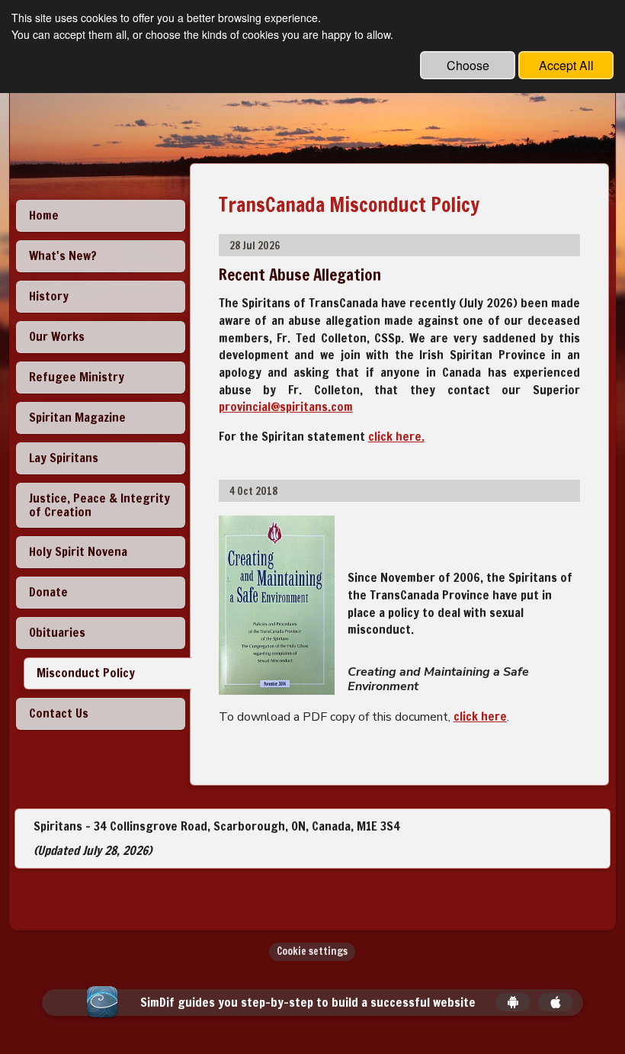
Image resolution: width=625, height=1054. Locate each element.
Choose (468, 65)
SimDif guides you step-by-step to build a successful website (308, 1002)
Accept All (566, 65)
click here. (396, 436)
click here (480, 716)
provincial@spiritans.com (286, 406)
